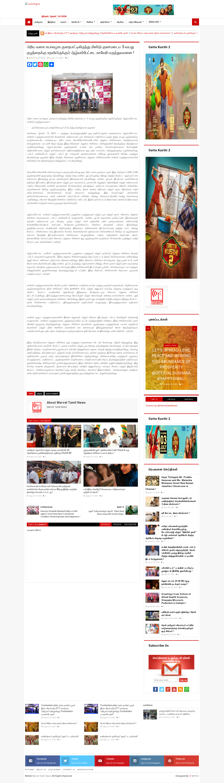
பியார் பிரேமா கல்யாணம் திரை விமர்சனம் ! (123, 32)
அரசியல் (75, 22)
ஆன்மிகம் (105, 22)
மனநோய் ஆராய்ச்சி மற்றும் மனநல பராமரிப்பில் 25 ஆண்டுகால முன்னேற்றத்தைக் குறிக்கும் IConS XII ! (49, 451)
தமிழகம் (39, 22)
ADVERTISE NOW (85, 770)
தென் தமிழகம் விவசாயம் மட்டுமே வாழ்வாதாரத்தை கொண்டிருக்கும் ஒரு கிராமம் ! (178, 628)
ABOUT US (41, 770)
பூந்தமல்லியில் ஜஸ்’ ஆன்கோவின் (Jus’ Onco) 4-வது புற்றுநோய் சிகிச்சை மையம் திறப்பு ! (106, 451)
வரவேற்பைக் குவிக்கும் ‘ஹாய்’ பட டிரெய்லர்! (167, 32)
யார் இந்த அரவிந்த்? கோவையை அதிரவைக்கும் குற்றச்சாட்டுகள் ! (104, 491)
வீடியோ (120, 22)
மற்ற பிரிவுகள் (135, 22)
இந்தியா (52, 22)
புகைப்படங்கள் (171, 357)
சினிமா (90, 22)
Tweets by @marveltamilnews (162, 405)
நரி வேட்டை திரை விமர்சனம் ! (176, 513)
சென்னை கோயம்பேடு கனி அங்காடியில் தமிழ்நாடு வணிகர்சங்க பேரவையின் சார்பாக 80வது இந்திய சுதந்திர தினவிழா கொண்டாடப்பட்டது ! (52, 489)
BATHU (195, 776)
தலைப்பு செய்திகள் (52, 393)
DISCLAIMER (54, 770)
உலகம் (63, 22)
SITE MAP (29, 770)
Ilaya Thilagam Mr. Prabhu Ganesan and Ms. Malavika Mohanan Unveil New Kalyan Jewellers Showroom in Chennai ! (169, 483)
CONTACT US (69, 770)
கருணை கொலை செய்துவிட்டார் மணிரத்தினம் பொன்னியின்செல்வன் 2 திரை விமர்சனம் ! (179, 501)
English (154, 22)
